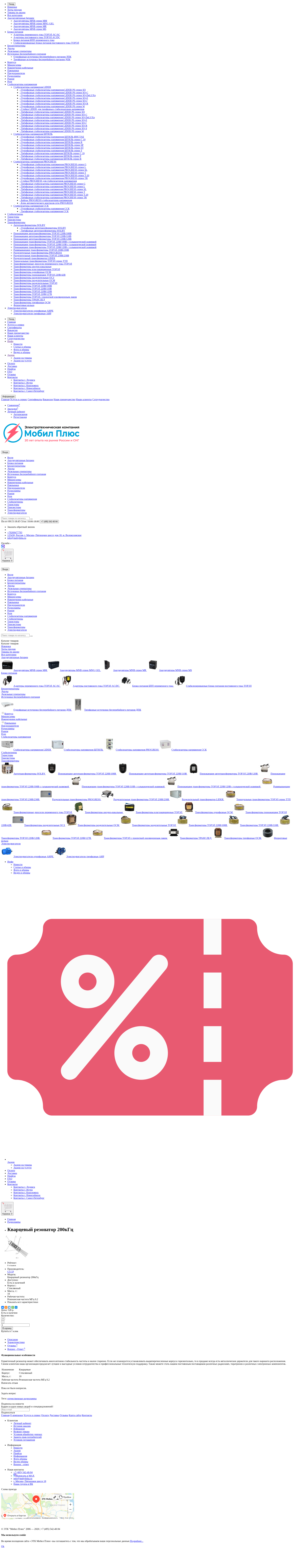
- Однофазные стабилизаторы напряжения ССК (45, 208)
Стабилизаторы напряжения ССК (31, 206)
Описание (12, 1339)
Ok (2, 1546)
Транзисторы (14, 219)
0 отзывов (11, 1265)
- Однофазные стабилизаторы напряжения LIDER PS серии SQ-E (54, 98)
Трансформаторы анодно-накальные (32, 266)
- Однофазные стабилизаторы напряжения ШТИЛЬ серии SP (51, 145)
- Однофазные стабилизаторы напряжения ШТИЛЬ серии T (51, 150)
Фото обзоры (20, 1459)
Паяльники (13, 70)
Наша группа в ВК (23, 1484)
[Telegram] (9, 1307)
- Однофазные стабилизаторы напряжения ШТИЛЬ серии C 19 (52, 139)
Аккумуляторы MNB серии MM (30, 20)
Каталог (10, 643)
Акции (11, 355)
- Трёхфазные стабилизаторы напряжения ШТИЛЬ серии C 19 (52, 153)
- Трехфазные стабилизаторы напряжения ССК (44, 211)
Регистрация (20, 417)
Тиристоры (13, 217)
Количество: (7, 1315)
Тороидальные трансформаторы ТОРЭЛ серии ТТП (40, 261)
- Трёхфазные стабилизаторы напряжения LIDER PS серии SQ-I (53, 123)
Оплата (11, 363)
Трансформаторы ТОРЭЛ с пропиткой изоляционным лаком (45, 297)
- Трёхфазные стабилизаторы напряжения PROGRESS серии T (52, 192)
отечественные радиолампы (22, 1398)
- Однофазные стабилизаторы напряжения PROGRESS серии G (53, 164)
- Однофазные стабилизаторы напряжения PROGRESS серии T (53, 172)
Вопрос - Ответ (16, 1349)
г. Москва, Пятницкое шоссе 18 (29, 1481)
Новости (18, 344)
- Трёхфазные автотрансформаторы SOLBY (42, 230)
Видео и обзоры (21, 352)
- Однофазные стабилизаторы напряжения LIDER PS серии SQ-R (54, 103)
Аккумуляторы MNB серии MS (29, 29)
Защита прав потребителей (27, 1437)
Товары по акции (16, 12)
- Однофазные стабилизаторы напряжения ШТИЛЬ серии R (51, 142)
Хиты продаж (14, 9)
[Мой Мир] (16, 1307)
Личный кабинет (22, 1423)
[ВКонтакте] (2, 1307)
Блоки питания (15, 32)
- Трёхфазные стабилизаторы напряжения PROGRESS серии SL (53, 189)
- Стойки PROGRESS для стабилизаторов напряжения (48, 181)
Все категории (15, 15)
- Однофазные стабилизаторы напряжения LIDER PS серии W (52, 106)
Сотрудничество (15, 338)
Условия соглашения (24, 1440)
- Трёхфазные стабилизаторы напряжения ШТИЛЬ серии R (50, 159)
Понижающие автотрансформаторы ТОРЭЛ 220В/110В (42, 236)
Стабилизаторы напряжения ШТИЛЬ (33, 134)
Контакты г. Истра (23, 382)
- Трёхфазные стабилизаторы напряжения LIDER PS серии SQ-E (53, 120)
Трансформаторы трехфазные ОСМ (31, 302)
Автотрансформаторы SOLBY (29, 225)
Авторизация (20, 414)
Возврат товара (21, 1431)
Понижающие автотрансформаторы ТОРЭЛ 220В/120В (42, 239)
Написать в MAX (25, 1475)
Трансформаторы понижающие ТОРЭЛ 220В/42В (39, 275)
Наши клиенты (15, 335)
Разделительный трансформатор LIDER (34, 258)
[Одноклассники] (6, 1307)
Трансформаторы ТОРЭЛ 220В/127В (32, 294)
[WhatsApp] (12, 1307)
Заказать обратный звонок (21, 527)
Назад (11, 4)
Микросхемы (14, 65)
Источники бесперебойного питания (26, 54)
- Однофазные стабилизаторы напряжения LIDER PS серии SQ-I (53, 101)
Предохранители (16, 73)
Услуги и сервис (15, 324)
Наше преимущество (18, 333)
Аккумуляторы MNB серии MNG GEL (33, 23)
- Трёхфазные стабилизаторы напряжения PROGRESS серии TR (53, 197)
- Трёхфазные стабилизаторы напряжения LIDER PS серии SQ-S (53, 128)
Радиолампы (14, 76)
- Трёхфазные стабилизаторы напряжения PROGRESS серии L (52, 186)
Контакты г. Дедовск (24, 380)
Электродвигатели (17, 308)
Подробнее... (136, 1541)
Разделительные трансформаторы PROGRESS (37, 252)
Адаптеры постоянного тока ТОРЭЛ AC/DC (36, 37)
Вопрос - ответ (21, 1464)
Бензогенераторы (16, 45)
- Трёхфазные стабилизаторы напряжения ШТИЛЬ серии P (50, 156)
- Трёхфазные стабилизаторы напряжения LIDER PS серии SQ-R (53, 125)
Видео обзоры (20, 1461)
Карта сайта (75, 1415)
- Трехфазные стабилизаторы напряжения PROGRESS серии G (52, 183)
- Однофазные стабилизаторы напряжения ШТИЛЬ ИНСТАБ (52, 136)
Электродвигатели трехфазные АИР (32, 313)
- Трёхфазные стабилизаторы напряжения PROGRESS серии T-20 (54, 194)
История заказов (22, 1426)
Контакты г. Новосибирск (26, 388)
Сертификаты (14, 327)
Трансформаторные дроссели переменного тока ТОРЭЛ (42, 264)
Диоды (11, 48)
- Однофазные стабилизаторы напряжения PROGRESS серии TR (54, 178)
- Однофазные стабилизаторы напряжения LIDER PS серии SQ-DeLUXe (58, 95)
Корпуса (11, 62)
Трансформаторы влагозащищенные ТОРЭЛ (36, 269)
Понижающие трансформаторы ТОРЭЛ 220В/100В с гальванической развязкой (54, 241)
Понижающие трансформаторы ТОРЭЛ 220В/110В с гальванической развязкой (54, 244)
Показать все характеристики (22, 1302)
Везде (10, 457)
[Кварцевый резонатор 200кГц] (16, 1257)
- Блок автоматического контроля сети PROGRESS (46, 203)
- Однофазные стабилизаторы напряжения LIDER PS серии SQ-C (54, 92)
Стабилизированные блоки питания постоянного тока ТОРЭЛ (46, 43)
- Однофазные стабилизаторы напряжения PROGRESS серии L (53, 167)
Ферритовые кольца (23, 305)
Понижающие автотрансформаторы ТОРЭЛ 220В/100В (42, 233)
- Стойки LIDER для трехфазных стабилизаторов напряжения (52, 109)
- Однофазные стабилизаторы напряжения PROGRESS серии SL (53, 170)
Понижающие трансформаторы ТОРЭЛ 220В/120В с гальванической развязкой (54, 247)
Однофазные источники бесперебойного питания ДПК (42, 56)
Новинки (12, 7)
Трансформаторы (16, 222)
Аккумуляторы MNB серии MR (30, 26)
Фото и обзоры (21, 349)
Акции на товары (22, 358)
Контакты (12, 377)
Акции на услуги (22, 360)
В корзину (7, 1328)
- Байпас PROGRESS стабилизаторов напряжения (46, 200)
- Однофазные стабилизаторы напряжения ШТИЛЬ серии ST (52, 148)
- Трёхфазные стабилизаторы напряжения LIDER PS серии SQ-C (53, 114)
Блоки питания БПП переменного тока (33, 40)
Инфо (10, 341)
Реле (9, 81)
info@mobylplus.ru (22, 1478)
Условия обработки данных (27, 1434)
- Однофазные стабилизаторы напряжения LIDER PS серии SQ (53, 90)
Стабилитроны (15, 214)
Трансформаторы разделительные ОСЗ (33, 277)
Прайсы (11, 369)
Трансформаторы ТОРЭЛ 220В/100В (32, 286)
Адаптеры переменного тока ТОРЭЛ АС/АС (36, 34)
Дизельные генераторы (19, 51)
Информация (20, 1456)
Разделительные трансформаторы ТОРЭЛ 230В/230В (41, 255)
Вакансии (12, 330)
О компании (16, 1415)
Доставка (12, 366)
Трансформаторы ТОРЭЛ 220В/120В (32, 291)
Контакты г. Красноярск (26, 385)
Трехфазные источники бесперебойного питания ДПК (41, 59)
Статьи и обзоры (22, 347)
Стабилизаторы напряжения (22, 84)
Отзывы (11, 374)
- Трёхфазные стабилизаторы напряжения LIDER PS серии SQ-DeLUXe (57, 117)
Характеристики (16, 1342)
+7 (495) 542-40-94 (23, 1472)
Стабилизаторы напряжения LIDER (32, 87)
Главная (11, 322)
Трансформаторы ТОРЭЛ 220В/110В (32, 288)
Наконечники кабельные (20, 67)
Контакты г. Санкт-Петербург (28, 391)
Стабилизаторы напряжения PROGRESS (34, 161)
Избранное (19, 1428)
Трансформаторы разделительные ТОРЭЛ (35, 283)
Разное (10, 78)
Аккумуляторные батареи (20, 18)
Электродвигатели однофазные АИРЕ (33, 310)
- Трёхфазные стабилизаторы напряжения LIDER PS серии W (52, 131)
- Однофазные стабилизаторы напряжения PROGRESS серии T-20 (54, 175)
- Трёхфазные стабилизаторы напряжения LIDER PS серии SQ (52, 112)
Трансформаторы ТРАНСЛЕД (29, 299)
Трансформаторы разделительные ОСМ (34, 280)
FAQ (9, 371)
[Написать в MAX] (3, 547)
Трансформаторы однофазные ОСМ (32, 272)
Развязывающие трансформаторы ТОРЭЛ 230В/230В (41, 250)
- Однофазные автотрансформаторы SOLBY (43, 228)
